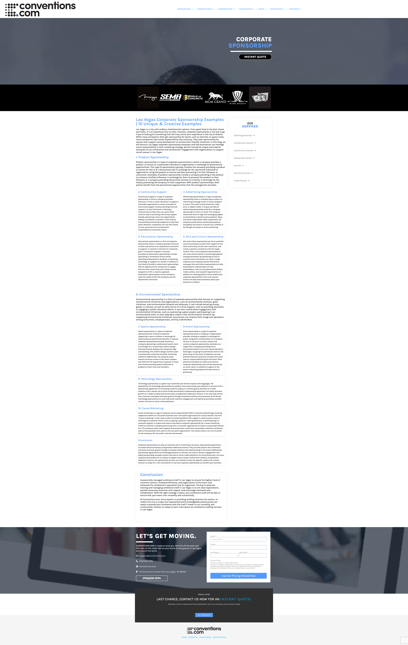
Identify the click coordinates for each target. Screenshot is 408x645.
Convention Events (225, 9)
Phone (212, 544)
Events (261, 9)
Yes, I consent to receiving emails (237, 565)
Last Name (243, 552)
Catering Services (184, 9)
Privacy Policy (215, 560)
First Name (214, 552)
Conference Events (204, 9)
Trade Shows (294, 9)
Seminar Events (276, 9)
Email (212, 536)
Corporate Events (245, 9)
